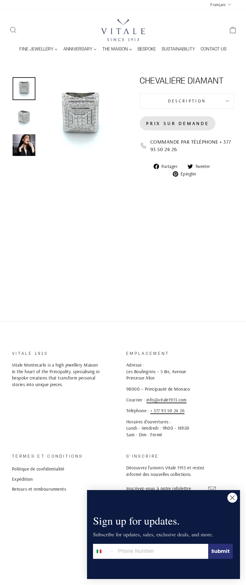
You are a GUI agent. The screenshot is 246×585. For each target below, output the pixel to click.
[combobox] (104, 551)
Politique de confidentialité (38, 469)
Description (187, 101)
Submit (220, 551)
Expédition (22, 479)
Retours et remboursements (39, 489)
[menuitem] (39, 49)
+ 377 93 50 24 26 (167, 410)
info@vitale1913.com (166, 400)
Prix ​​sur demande (177, 123)
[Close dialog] (232, 497)
